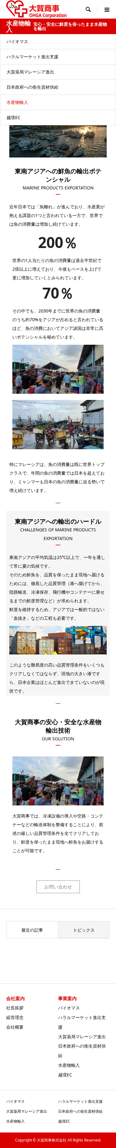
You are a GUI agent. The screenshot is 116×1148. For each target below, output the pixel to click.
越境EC (13, 117)
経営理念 (15, 1017)
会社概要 (15, 1027)
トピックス (84, 930)
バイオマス (17, 41)
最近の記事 (32, 930)
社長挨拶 (15, 1008)
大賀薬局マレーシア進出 (30, 72)
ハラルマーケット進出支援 (32, 57)
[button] (58, 886)
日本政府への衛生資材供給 (32, 87)
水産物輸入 (17, 102)
